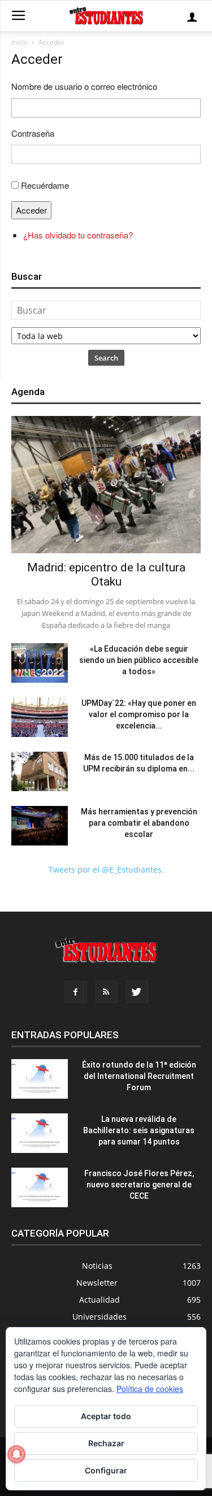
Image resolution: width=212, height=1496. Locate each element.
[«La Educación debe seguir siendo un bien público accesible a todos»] (39, 663)
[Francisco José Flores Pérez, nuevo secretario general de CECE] (39, 1187)
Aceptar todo (106, 1416)
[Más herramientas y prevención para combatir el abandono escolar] (39, 825)
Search (106, 358)
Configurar (106, 1470)
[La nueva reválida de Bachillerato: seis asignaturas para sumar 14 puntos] (39, 1133)
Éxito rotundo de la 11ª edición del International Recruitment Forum (139, 1076)
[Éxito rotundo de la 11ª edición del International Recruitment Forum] (39, 1079)
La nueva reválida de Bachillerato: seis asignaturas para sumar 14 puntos (138, 1130)
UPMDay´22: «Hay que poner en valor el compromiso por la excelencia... (138, 714)
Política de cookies (149, 1388)
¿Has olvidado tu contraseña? (78, 235)
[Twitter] (137, 992)
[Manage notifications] (16, 1454)
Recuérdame (45, 185)
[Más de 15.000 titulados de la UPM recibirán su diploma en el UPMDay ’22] (39, 771)
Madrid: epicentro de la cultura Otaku (106, 574)
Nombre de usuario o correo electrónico (84, 86)
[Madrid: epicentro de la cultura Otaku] (106, 484)
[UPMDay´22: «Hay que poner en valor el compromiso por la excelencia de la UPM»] (39, 717)
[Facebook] (75, 992)
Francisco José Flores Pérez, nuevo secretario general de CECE (139, 1184)
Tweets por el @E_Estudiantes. (106, 869)
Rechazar (106, 1443)
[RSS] (106, 992)
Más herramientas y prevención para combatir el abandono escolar (139, 823)
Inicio (19, 42)
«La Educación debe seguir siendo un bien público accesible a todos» (138, 660)
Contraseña (32, 133)
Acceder (31, 210)
